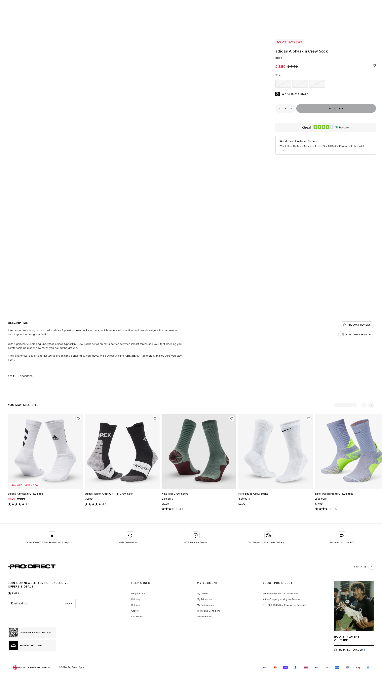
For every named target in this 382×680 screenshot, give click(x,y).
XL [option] (320, 84)
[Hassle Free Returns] (130, 537)
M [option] (286, 84)
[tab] (13, 593)
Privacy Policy (204, 616)
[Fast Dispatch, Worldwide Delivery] (268, 537)
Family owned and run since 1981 (280, 593)
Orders (135, 611)
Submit (69, 603)
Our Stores (137, 616)
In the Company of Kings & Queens (281, 599)
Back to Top (360, 566)
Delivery (135, 599)
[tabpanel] (42, 603)
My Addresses (204, 599)
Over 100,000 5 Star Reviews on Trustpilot (285, 605)
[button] (364, 405)
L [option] (304, 84)
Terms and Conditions (208, 611)
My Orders (202, 593)
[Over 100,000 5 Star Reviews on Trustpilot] (51, 537)
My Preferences (205, 605)
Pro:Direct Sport (76, 667)
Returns (135, 605)
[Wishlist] (374, 65)
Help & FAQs (138, 593)
